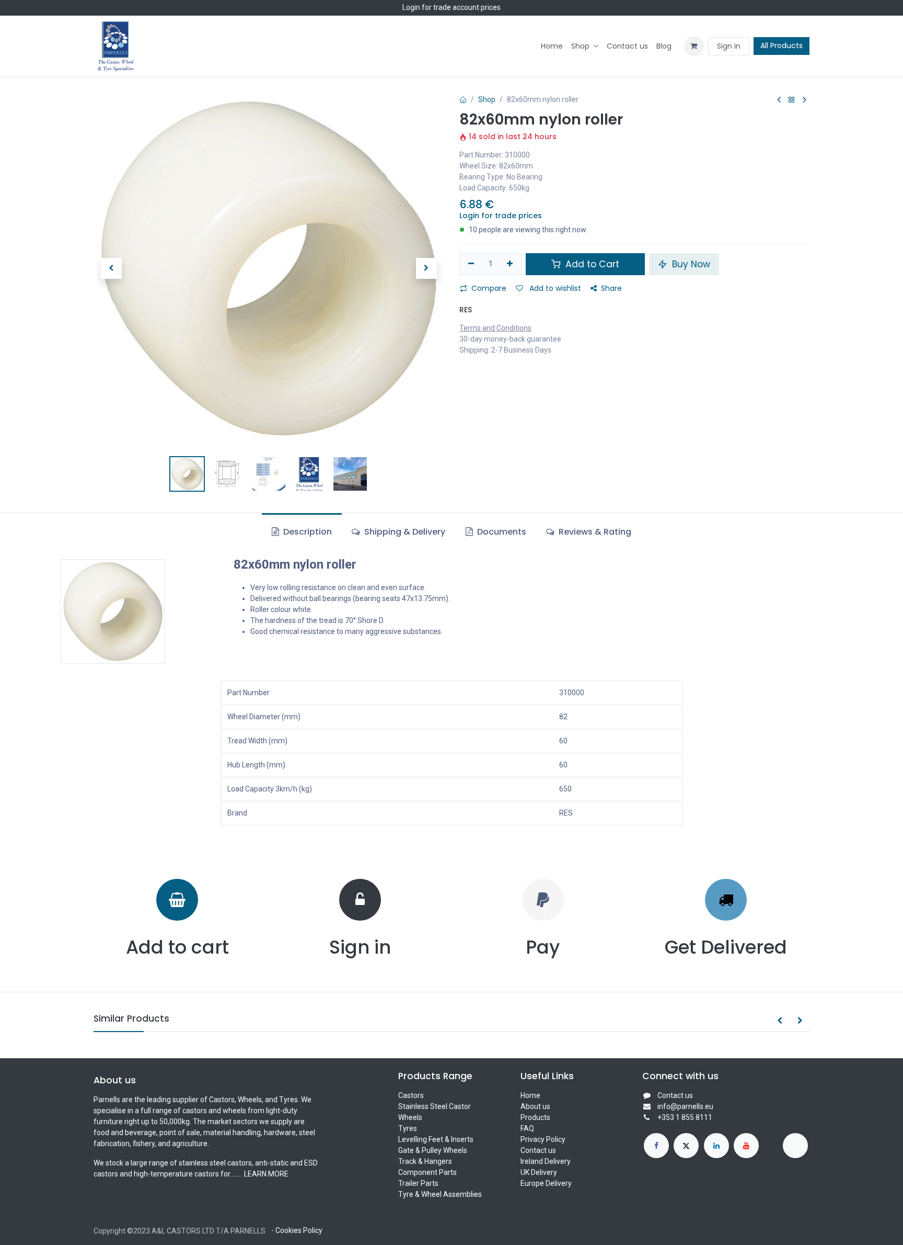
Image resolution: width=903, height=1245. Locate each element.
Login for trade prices (500, 215)
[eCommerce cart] (694, 46)
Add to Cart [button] (591, 264)
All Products (781, 45)
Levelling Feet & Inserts (435, 1139)
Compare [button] (488, 288)
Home (530, 1095)
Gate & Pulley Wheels (432, 1150)
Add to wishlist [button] (554, 288)
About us (535, 1106)
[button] (111, 268)
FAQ (527, 1128)
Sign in (728, 46)
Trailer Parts (418, 1183)
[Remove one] (471, 264)
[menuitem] (552, 46)
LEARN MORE (265, 1174)
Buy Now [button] (689, 264)
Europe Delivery (546, 1183)
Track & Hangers (425, 1161)
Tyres (407, 1128)
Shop (486, 99)
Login (411, 7)
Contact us (538, 1150)
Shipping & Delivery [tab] (403, 532)
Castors (411, 1095)
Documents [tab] (500, 532)
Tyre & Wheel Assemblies (440, 1194)
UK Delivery (538, 1172)
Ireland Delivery (545, 1161)
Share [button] (611, 288)
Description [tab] (306, 532)
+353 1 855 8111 (684, 1117)
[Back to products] (791, 100)
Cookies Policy (298, 1230)
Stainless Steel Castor (434, 1106)
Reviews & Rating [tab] (594, 532)
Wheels (410, 1117)
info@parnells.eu (685, 1106)
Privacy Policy (542, 1139)
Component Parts (427, 1172)
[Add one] (510, 264)
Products (535, 1117)
